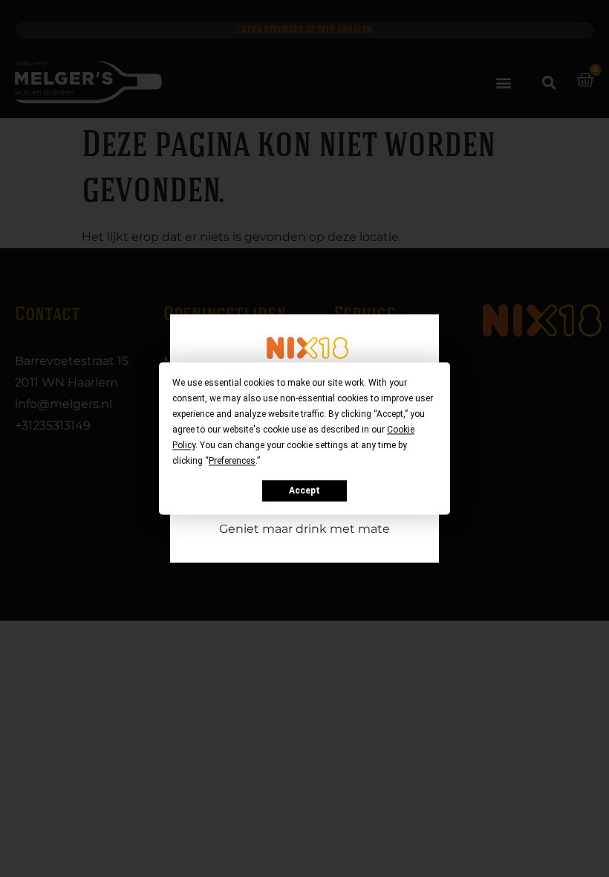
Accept (304, 490)
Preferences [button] (232, 461)
